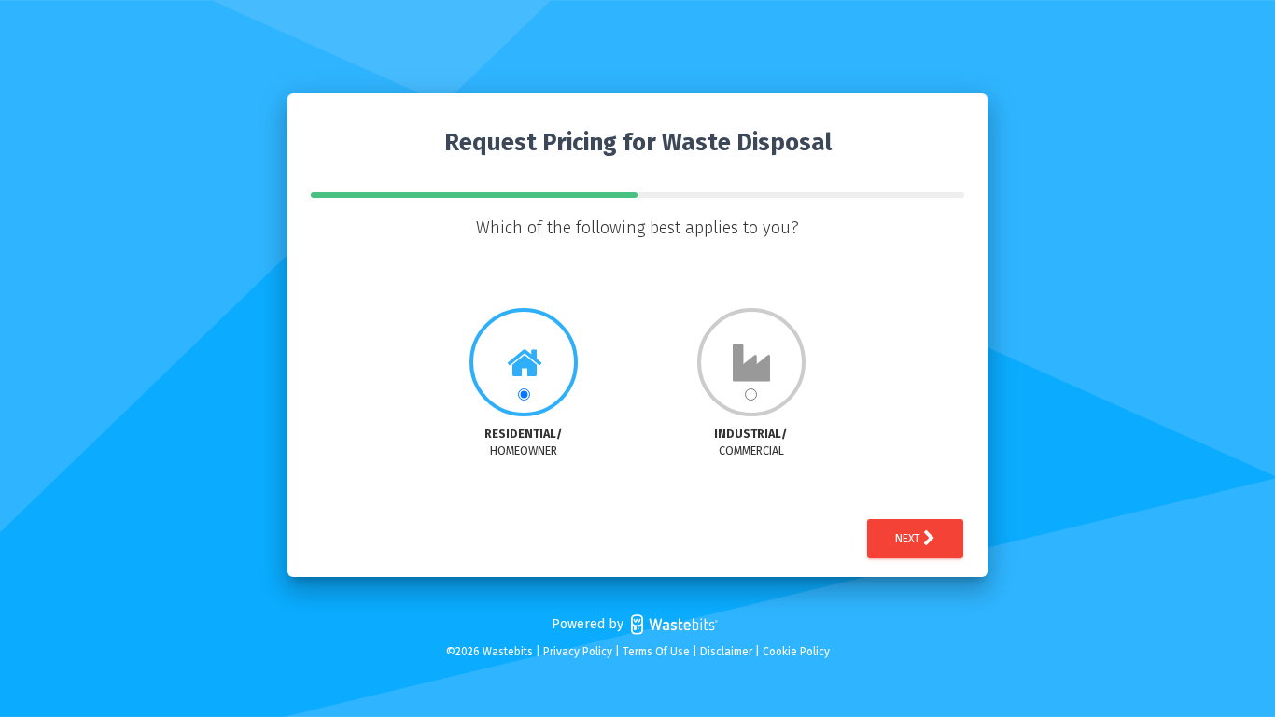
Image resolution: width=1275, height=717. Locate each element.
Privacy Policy (577, 651)
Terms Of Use (656, 651)
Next (909, 538)
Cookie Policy (796, 651)
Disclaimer (726, 651)
